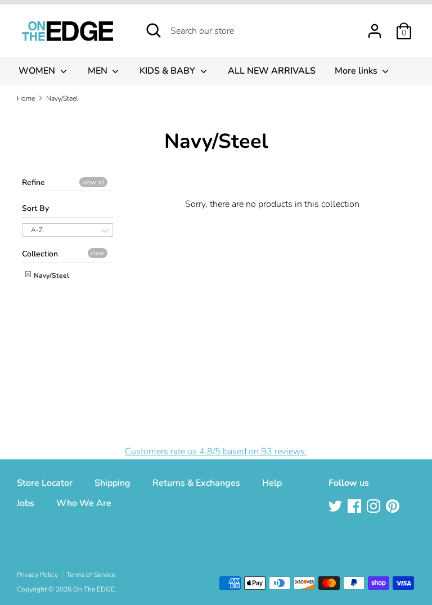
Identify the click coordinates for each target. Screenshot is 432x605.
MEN (99, 71)
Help (272, 483)
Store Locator (45, 483)
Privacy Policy (37, 574)
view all (93, 182)
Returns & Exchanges (196, 483)
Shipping (112, 483)
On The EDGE (94, 589)
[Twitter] (336, 507)
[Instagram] (374, 507)
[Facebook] (355, 507)
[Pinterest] (394, 507)
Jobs (25, 503)
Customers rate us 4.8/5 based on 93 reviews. (216, 451)
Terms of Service (90, 574)
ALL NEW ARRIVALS (272, 71)
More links (357, 71)
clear (98, 253)
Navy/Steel (50, 275)
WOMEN (38, 71)
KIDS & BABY (168, 71)
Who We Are (83, 503)
